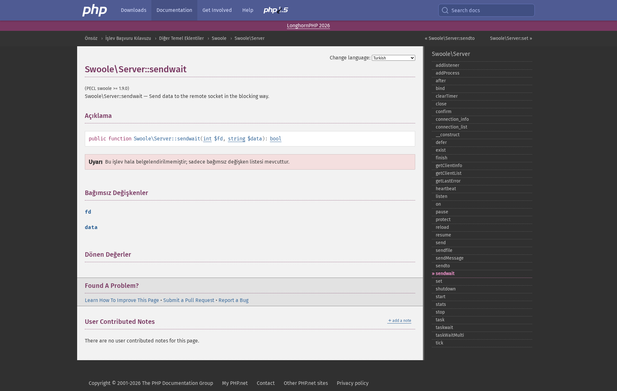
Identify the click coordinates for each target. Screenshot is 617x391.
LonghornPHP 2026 (308, 25)
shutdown (446, 289)
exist (441, 150)
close (441, 104)
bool (276, 139)
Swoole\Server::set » (511, 38)
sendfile (444, 250)
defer (441, 142)
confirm (444, 111)
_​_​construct (448, 135)
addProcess (448, 73)
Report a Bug (233, 300)
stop (440, 312)
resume (443, 235)
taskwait (444, 327)
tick (439, 343)
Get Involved (217, 10)
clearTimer (447, 96)
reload (442, 227)
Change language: (350, 58)
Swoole (219, 38)
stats (441, 304)
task (440, 320)
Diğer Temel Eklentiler (181, 38)
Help (247, 10)
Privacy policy (353, 383)
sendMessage (450, 258)
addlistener (447, 65)
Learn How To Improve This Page (122, 300)
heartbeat (446, 188)
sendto (443, 266)
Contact (266, 383)
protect (443, 219)
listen (441, 196)
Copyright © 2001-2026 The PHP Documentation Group (151, 383)
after (441, 81)
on (438, 204)
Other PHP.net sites (306, 383)
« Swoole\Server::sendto (450, 38)
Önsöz (91, 38)
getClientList (448, 173)
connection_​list (451, 127)
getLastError (448, 181)
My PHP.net (235, 383)
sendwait (445, 273)
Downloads (133, 10)
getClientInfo (449, 165)
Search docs (466, 10)
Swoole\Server (249, 38)
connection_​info (452, 119)
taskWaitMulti (450, 335)
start (440, 296)
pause (442, 212)
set (439, 281)
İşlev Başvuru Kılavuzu (128, 38)
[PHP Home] (95, 10)
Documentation (174, 10)
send (441, 242)
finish (441, 158)
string (236, 139)
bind (440, 88)
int (207, 139)
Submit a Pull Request (188, 300)
